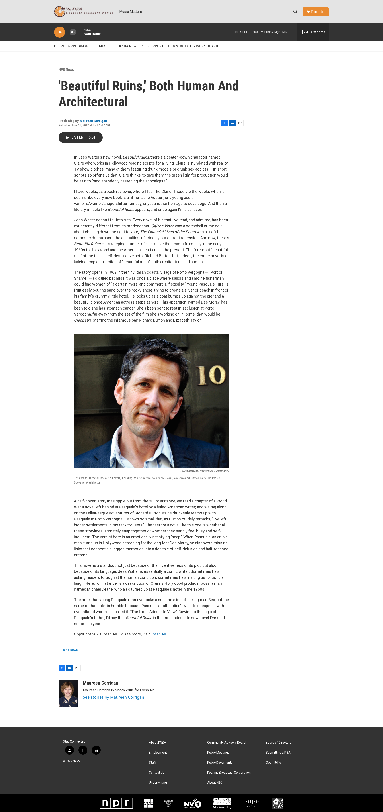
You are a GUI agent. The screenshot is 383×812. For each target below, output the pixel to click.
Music (104, 46)
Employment (158, 752)
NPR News (66, 69)
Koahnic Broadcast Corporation (229, 772)
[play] (59, 32)
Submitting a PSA (278, 752)
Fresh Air (158, 634)
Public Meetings (218, 752)
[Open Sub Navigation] (93, 46)
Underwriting (158, 782)
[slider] (80, 32)
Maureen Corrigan (93, 121)
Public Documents (220, 762)
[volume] (73, 32)
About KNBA (157, 742)
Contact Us (156, 772)
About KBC (214, 782)
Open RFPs (273, 762)
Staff (152, 762)
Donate (317, 11)
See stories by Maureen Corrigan (113, 697)
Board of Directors (278, 742)
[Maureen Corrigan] (68, 693)
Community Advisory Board (193, 46)
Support (156, 46)
